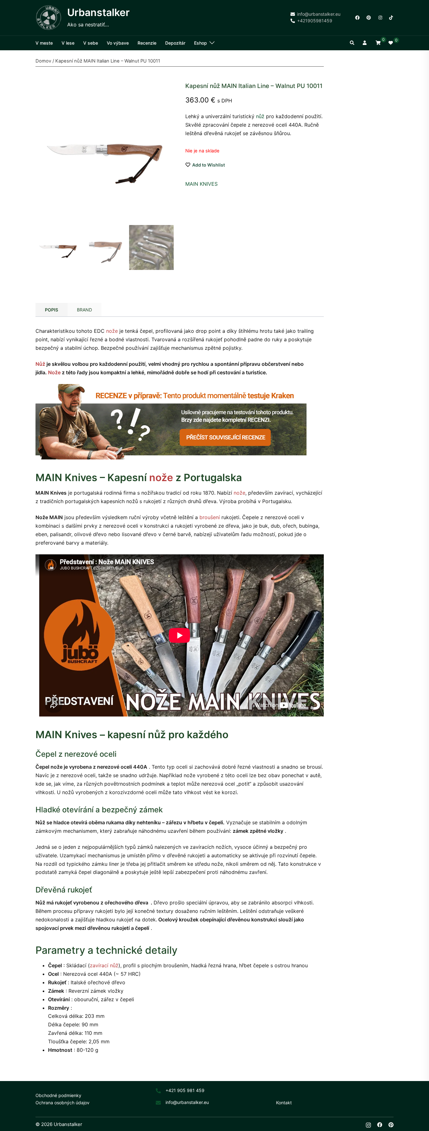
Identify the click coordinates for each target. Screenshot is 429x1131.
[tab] (51, 310)
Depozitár (175, 43)
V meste (44, 43)
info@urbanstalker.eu (187, 1102)
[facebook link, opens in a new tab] (357, 17)
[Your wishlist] (391, 43)
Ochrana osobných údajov (62, 1102)
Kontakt (284, 1102)
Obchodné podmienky (58, 1095)
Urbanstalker (98, 12)
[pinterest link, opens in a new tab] (368, 17)
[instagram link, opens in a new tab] (379, 17)
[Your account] (365, 43)
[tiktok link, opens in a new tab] (391, 17)
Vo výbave (118, 43)
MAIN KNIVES (201, 184)
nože (112, 331)
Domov (43, 61)
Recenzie (147, 43)
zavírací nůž (104, 965)
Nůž (40, 364)
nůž (260, 116)
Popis (51, 309)
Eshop (200, 43)
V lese (68, 43)
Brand (84, 309)
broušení (209, 517)
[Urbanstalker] (48, 18)
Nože (54, 372)
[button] (352, 43)
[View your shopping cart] (378, 42)
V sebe (90, 43)
